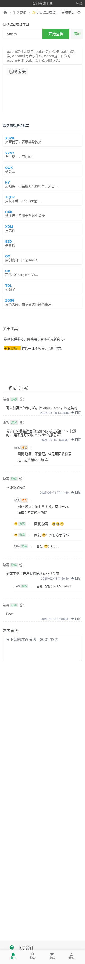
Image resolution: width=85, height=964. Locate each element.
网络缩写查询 (71, 12)
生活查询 (19, 12)
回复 (77, 412)
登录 (79, 3)
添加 (77, 34)
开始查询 (56, 34)
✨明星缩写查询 (44, 12)
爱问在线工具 (42, 3)
